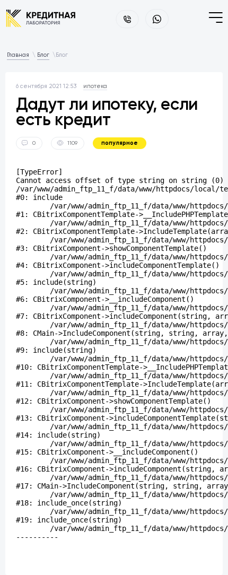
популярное (119, 143)
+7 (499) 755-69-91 (127, 19)
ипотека (95, 86)
